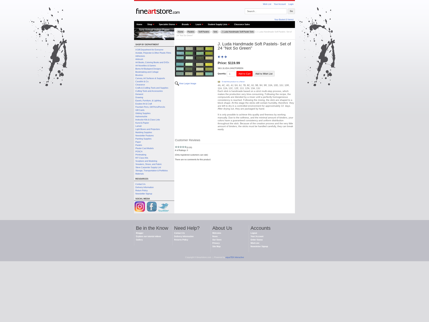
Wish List (267, 4)
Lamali (138, 126)
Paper (138, 142)
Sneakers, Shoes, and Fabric (148, 164)
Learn (198, 24)
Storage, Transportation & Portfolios (151, 170)
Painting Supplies (143, 139)
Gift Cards (139, 110)
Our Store (217, 240)
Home (139, 24)
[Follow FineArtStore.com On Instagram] (140, 207)
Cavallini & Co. (142, 81)
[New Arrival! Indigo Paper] (154, 39)
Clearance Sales (242, 24)
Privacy (216, 243)
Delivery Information (144, 187)
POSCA (138, 151)
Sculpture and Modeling (146, 161)
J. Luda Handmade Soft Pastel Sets (238, 32)
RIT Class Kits (141, 158)
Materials (139, 174)
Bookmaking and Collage (147, 72)
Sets (215, 32)
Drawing (139, 97)
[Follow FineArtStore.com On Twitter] (163, 207)
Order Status (257, 240)
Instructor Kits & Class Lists (147, 120)
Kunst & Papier (142, 123)
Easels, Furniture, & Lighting (148, 100)
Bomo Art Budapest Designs (148, 69)
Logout (254, 233)
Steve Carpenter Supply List (148, 167)
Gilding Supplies (142, 113)
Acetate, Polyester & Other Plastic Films (153, 53)
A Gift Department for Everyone (149, 50)
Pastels (138, 145)
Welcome (216, 233)
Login (291, 4)
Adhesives (140, 56)
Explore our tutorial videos (148, 236)
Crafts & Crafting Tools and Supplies (151, 88)
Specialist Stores (167, 24)
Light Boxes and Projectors (147, 129)
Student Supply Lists (217, 24)
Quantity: (222, 74)
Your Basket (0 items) (284, 19)
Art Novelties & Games (145, 65)
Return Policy (141, 190)
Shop (149, 24)
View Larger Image (187, 83)
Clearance (140, 85)
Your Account (280, 4)
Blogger (139, 233)
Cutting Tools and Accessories (149, 91)
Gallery (139, 240)
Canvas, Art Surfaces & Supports (150, 78)
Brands (185, 24)
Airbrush (139, 59)
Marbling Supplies (143, 132)
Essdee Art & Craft (143, 104)
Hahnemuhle (141, 116)
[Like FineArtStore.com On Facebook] (152, 207)
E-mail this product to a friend (233, 82)
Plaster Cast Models (144, 148)
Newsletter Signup (143, 194)
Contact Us (140, 184)
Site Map (216, 246)
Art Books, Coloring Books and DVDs (152, 62)
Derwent (139, 94)
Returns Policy (181, 240)
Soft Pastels (203, 32)
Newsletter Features (144, 135)
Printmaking (140, 155)
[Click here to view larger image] (194, 61)
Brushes (139, 75)
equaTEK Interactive (235, 257)
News (215, 236)
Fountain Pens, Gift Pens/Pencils (150, 107)
